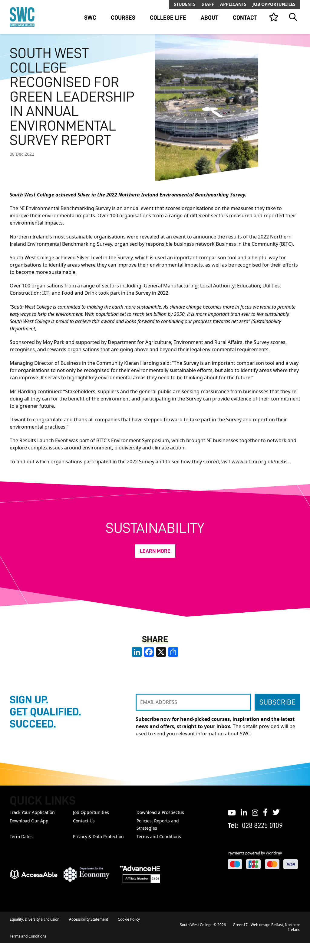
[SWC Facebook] (265, 812)
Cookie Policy (129, 919)
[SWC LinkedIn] (244, 812)
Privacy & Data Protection (98, 836)
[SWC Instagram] (255, 812)
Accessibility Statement (88, 919)
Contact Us (84, 821)
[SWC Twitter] (276, 812)
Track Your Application (32, 812)
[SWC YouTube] (232, 812)
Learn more (155, 551)
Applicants (233, 4)
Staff (208, 4)
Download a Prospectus (160, 812)
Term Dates (21, 836)
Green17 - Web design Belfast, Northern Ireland (266, 927)
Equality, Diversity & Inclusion (34, 919)
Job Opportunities (273, 4)
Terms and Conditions (159, 836)
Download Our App (29, 821)
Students (185, 4)
